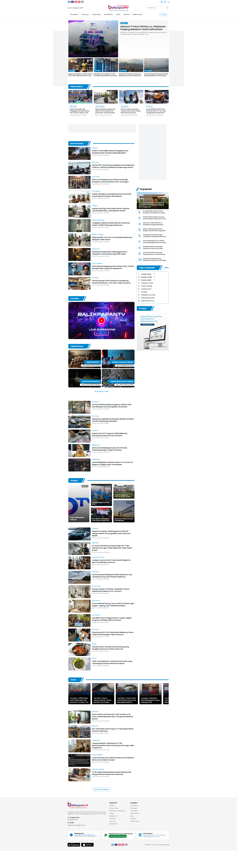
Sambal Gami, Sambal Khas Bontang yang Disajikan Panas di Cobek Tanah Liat (110, 648)
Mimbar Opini (137, 14)
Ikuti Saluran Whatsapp (118, 836)
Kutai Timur (96, 177)
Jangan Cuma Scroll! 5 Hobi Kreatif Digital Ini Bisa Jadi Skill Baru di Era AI (111, 561)
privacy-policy (114, 808)
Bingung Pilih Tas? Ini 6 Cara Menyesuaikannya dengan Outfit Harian (112, 238)
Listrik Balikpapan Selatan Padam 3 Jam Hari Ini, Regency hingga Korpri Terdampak (112, 463)
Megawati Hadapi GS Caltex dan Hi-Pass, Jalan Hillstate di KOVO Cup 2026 (80, 75)
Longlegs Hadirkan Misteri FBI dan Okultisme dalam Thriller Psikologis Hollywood (111, 224)
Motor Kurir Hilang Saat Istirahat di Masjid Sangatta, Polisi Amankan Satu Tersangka (110, 180)
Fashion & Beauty (98, 234)
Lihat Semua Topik (101, 391)
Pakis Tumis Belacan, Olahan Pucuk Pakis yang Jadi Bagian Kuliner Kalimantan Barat (112, 662)
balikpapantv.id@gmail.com (77, 825)
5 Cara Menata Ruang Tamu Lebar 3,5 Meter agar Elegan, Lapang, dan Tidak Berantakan (113, 604)
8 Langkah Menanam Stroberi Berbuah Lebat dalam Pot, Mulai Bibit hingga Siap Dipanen (154, 213)
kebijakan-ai (113, 816)
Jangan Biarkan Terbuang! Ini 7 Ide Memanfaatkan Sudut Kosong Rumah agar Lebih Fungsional (113, 745)
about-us (113, 821)
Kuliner (94, 644)
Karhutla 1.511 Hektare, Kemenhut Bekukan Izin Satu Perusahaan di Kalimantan (130, 75)
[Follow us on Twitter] (72, 2)
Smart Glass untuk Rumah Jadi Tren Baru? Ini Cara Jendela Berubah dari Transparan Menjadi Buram (112, 716)
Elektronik (95, 543)
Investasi (95, 430)
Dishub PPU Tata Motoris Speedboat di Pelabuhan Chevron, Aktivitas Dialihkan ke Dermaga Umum (113, 166)
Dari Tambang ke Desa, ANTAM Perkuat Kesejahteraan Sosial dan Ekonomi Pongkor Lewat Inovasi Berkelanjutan (154, 243)
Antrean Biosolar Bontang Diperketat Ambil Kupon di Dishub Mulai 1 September (154, 260)
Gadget (94, 206)
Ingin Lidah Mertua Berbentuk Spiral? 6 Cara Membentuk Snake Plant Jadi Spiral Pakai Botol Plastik (105, 112)
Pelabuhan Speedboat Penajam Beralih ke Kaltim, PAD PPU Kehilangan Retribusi (113, 420)
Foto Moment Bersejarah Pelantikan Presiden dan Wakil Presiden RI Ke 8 (101, 520)
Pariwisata (95, 402)
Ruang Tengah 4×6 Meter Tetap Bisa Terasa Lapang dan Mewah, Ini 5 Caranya (110, 590)
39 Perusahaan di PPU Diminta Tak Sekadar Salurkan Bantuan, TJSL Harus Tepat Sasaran (111, 281)
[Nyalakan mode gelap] (168, 2)
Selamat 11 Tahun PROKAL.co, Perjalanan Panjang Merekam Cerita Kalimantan (143, 28)
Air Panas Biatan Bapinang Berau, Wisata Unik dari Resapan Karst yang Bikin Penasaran (111, 405)
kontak (112, 813)
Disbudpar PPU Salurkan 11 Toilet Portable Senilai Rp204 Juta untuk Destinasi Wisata (105, 75)
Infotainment (108, 14)
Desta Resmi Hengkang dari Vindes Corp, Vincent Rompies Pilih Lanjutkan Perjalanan (113, 267)
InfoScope (85, 14)
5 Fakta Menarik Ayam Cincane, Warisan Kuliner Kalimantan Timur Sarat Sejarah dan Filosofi (154, 218)
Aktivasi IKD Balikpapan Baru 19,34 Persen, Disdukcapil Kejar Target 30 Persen (110, 449)
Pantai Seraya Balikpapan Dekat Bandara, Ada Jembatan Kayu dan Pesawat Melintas (112, 575)
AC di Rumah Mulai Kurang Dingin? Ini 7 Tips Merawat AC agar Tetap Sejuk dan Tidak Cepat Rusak (112, 547)
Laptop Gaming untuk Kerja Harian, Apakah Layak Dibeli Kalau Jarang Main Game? (110, 209)
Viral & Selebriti (97, 263)
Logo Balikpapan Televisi (77, 518)
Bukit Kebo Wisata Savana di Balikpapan (124, 519)
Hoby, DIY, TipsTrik (98, 557)
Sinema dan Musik (98, 220)
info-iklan (113, 819)
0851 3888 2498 (73, 820)
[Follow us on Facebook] (69, 2)
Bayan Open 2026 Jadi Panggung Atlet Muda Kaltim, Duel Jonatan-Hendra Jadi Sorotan (80, 112)
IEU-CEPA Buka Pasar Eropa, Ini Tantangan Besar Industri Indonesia (112, 730)
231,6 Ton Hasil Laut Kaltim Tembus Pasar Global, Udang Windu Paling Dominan (131, 111)
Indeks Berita (114, 824)
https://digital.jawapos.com (151, 836)
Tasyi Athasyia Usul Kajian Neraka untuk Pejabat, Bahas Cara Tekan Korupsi (113, 758)
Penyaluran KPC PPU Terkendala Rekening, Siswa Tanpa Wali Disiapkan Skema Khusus (112, 633)
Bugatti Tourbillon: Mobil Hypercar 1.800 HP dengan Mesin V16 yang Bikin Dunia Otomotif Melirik (111, 533)
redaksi (112, 806)
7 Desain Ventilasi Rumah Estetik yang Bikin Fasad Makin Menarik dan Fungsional (151, 205)
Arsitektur (95, 711)
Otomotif (95, 528)
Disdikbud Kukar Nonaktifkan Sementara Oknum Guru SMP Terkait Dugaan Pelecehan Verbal (154, 248)
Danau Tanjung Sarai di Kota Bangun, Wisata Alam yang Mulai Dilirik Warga (154, 230)
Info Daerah (74, 14)
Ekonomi (126, 14)
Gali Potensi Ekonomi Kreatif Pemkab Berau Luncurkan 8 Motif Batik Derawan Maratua (154, 254)
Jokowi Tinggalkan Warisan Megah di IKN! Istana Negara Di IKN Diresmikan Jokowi (122, 497)
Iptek (118, 14)
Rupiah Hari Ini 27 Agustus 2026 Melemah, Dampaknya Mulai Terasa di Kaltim (110, 434)
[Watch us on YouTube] (79, 2)
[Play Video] (79, 689)
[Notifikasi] (165, 2)
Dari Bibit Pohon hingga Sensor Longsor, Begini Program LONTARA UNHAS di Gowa (112, 619)
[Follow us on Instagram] (75, 2)
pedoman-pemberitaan (117, 811)
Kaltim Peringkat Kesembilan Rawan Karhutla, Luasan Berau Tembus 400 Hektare (112, 195)
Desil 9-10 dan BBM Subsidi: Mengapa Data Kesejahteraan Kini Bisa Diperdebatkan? (110, 152)
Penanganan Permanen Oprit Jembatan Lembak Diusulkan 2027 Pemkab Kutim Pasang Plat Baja (154, 236)
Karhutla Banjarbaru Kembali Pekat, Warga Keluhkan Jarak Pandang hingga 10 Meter (156, 75)
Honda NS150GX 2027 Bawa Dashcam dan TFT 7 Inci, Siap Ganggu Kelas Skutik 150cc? (156, 111)
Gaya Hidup (96, 14)
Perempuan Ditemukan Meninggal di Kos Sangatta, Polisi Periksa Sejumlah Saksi (109, 253)
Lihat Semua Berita (101, 789)
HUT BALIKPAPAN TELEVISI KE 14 (100, 503)
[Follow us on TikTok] (82, 2)
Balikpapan (96, 445)
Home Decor (96, 586)
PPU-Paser (95, 162)
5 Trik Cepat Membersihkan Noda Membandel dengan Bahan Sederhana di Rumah (111, 773)
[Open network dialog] (161, 2)
